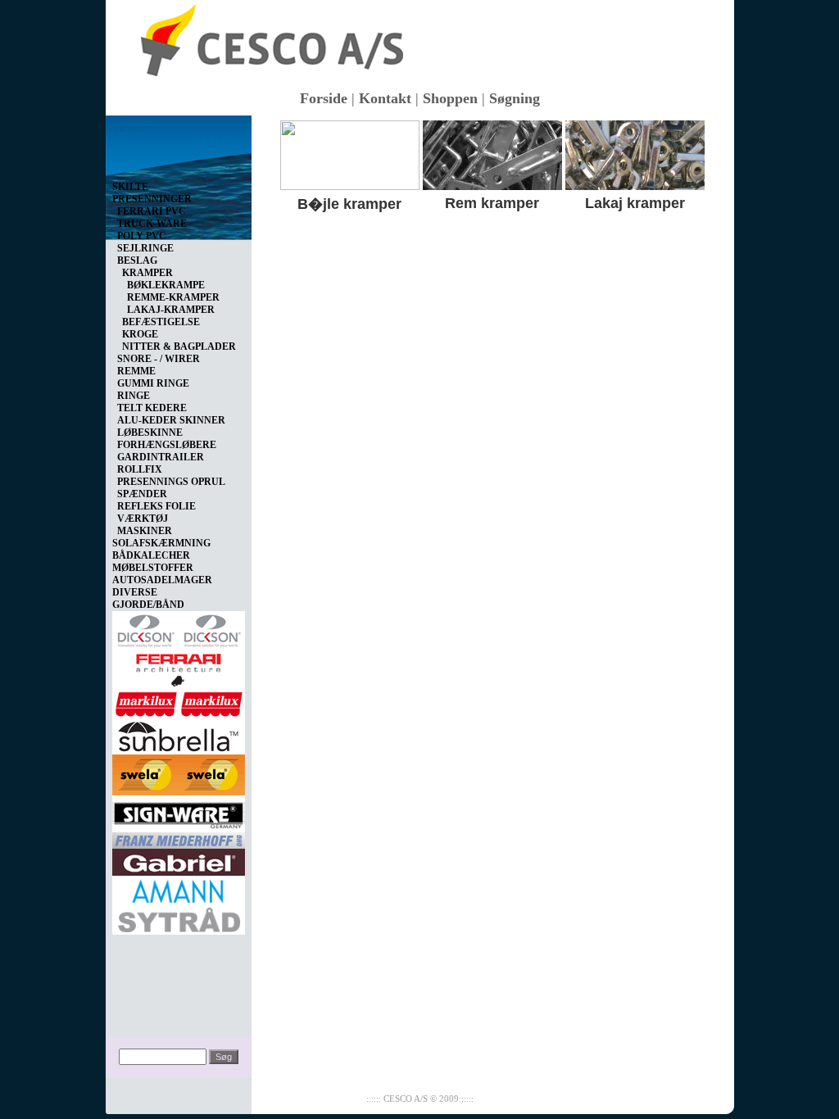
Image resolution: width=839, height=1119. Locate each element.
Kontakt (385, 98)
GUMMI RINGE (153, 383)
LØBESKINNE (150, 432)
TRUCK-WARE (152, 223)
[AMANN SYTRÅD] (178, 902)
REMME (136, 371)
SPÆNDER (142, 494)
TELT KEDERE (152, 408)
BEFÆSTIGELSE (161, 322)
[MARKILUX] (178, 701)
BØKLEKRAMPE (166, 285)
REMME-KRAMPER (173, 297)
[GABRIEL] (178, 859)
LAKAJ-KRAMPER (171, 309)
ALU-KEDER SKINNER (171, 420)
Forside (323, 98)
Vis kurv (130, 128)
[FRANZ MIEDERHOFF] (178, 837)
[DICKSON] (178, 627)
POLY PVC (141, 236)
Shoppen (450, 98)
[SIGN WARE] (178, 811)
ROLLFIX (139, 469)
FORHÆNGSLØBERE (166, 445)
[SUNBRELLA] (178, 733)
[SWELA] (178, 771)
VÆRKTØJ (142, 518)
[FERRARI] (178, 667)
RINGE (133, 395)
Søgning (514, 98)
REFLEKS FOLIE (156, 506)
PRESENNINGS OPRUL (171, 481)
